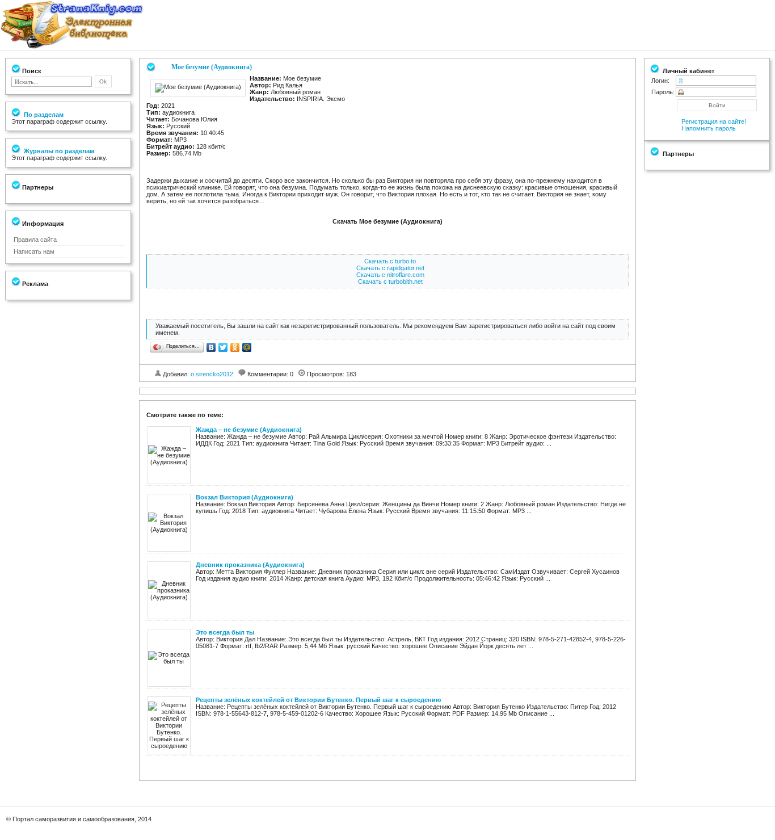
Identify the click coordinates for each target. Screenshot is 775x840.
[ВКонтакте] (211, 347)
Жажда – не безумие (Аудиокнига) (249, 429)
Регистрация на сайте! (713, 121)
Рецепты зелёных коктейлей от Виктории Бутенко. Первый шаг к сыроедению (318, 699)
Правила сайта (35, 239)
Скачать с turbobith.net (390, 281)
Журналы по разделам (58, 151)
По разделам (43, 114)
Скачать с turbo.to (390, 261)
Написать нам (34, 251)
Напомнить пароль (708, 128)
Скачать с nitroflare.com (390, 274)
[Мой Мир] (247, 347)
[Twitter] (223, 347)
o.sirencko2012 (212, 374)
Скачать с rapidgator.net (390, 267)
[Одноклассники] (235, 347)
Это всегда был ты (225, 632)
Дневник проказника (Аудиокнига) (250, 564)
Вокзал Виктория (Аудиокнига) (244, 497)
